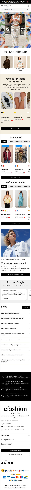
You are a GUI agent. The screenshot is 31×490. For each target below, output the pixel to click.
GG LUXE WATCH (5, 119)
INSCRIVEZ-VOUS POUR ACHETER (15, 275)
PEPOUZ (3, 171)
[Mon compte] (28, 6)
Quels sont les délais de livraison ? (10, 323)
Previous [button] (2, 29)
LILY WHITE (17, 216)
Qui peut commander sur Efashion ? (10, 313)
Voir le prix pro (15, 177)
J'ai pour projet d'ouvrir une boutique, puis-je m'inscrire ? (13, 361)
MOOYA (16, 171)
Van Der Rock (4, 216)
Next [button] (28, 29)
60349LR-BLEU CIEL (19, 218)
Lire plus (26, 307)
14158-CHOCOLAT (19, 173)
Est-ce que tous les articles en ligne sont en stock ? (12, 334)
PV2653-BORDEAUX (5, 173)
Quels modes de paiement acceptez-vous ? (12, 318)
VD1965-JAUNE (4, 218)
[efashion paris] (8, 6)
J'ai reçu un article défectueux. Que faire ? (12, 355)
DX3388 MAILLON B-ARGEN (5, 121)
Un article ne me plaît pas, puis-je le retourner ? (13, 345)
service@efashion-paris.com (10, 421)
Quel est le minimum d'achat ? (9, 328)
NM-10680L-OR (17, 119)
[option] (15, 30)
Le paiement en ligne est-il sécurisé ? (11, 350)
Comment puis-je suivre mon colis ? (10, 340)
